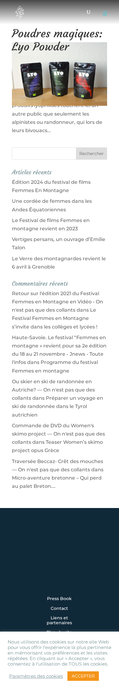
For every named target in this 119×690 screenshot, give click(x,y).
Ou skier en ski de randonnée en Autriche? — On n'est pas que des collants (53, 390)
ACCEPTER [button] (83, 676)
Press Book (59, 598)
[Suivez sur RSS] (59, 576)
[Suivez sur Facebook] (40, 560)
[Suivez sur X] (59, 560)
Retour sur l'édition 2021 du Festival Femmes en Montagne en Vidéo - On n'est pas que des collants (57, 302)
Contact (59, 608)
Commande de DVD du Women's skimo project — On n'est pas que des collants (58, 434)
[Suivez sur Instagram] (21, 560)
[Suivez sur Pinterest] (97, 560)
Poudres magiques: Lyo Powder (57, 40)
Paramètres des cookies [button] (36, 676)
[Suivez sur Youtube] (78, 560)
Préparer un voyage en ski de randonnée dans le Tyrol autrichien (57, 406)
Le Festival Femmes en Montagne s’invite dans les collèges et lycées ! (54, 318)
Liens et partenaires (59, 620)
